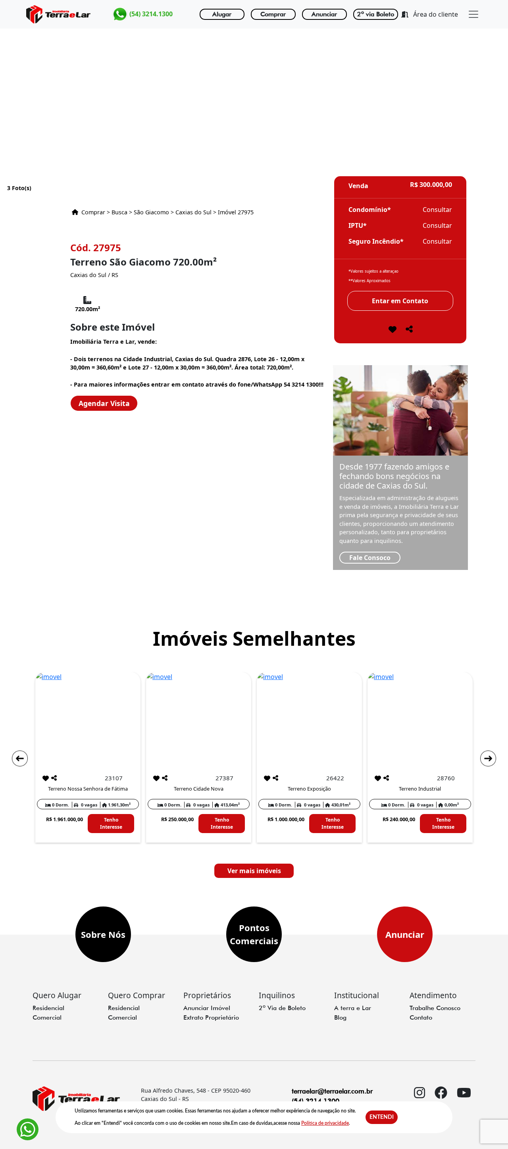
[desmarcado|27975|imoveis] (392, 330)
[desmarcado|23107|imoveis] (45, 778)
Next (488, 758)
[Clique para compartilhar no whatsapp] (409, 331)
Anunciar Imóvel (206, 1008)
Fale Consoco (370, 557)
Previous (20, 758)
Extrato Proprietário (211, 1017)
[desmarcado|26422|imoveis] (267, 778)
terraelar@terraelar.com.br (332, 1091)
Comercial (47, 1017)
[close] (473, 14)
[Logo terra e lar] (58, 14)
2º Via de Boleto (282, 1008)
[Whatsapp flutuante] (27, 1129)
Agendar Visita (104, 403)
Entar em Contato (400, 300)
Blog (340, 1017)
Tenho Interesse (111, 823)
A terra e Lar (352, 1008)
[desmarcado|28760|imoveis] (378, 778)
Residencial (48, 1008)
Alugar (221, 14)
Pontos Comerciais (254, 934)
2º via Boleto (375, 14)
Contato (421, 1017)
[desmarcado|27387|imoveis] (156, 778)
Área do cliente (435, 14)
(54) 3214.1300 (150, 13)
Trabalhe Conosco (435, 1008)
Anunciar (324, 14)
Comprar (273, 14)
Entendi (381, 1117)
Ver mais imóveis (254, 870)
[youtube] (464, 1108)
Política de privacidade (325, 1123)
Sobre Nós (103, 934)
